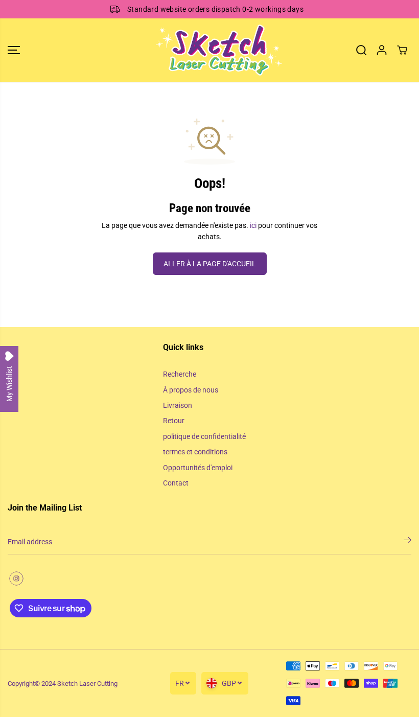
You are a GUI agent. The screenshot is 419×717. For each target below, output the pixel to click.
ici (253, 225)
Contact (176, 483)
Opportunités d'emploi (197, 468)
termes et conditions (195, 452)
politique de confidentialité (204, 436)
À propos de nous (190, 390)
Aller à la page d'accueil (210, 264)
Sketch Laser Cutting (87, 683)
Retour (173, 421)
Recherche (179, 374)
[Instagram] (16, 578)
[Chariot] (402, 50)
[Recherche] (361, 50)
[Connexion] (382, 50)
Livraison (177, 405)
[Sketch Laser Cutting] (207, 50)
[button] (14, 50)
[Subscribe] (407, 541)
